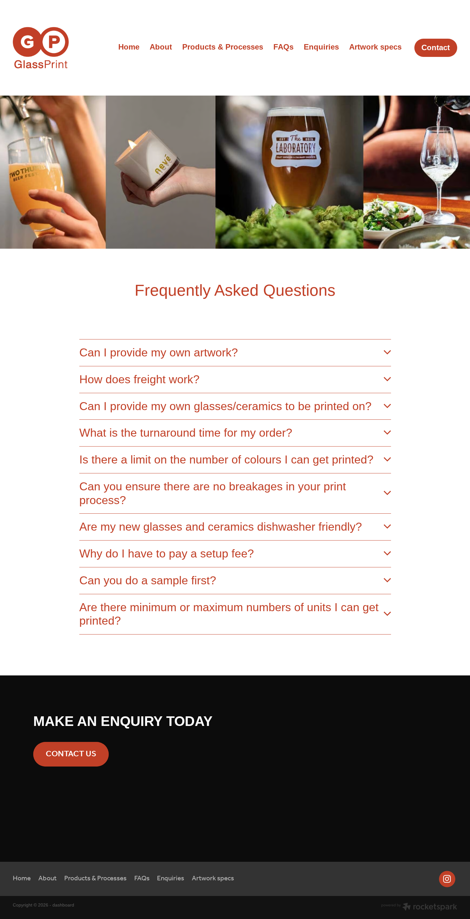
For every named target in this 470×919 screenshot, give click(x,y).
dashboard (63, 904)
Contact (435, 47)
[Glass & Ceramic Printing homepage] (57, 47)
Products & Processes (222, 46)
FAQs (283, 46)
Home (128, 46)
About (161, 46)
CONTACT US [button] (71, 754)
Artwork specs (375, 46)
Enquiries (321, 46)
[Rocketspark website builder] (419, 907)
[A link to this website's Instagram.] (447, 879)
